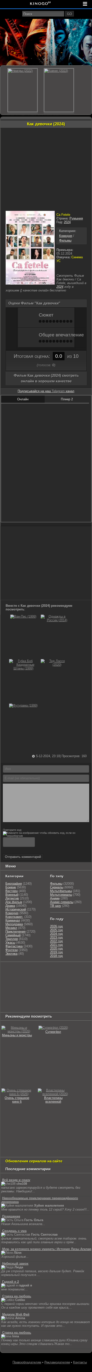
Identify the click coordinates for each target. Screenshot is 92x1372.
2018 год (56, 956)
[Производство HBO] (69, 989)
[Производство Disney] (37, 995)
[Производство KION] (40, 970)
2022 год (56, 941)
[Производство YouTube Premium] (30, 976)
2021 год (56, 945)
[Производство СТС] (24, 970)
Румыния (76, 218)
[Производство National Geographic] (13, 982)
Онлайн (22, 399)
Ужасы (10, 942)
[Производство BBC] (37, 982)
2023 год (56, 937)
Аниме (55, 898)
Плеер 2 (67, 399)
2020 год (56, 948)
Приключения (15, 931)
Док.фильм (13, 902)
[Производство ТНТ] (8, 976)
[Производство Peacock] (13, 1007)
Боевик (10, 887)
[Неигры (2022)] (22, 90)
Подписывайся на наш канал (46, 391)
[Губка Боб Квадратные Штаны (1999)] (23, 668)
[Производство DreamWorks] (41, 989)
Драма (10, 906)
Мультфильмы (61, 891)
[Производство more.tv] (13, 1001)
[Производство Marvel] (69, 995)
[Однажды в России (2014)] (55, 620)
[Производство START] (60, 1001)
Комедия (65, 236)
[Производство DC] (53, 995)
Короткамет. (14, 917)
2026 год (56, 926)
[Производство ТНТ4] (58, 970)
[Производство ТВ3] (86, 970)
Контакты (80, 1362)
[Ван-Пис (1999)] (23, 616)
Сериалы (56, 887)
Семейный (13, 935)
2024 (67, 222)
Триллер (11, 939)
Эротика (11, 953)
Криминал (12, 920)
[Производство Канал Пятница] (80, 1007)
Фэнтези (11, 950)
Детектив (12, 898)
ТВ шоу (55, 906)
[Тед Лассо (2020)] (55, 664)
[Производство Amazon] (72, 982)
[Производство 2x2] (75, 970)
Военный (11, 894)
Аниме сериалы (61, 902)
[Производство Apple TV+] (10, 989)
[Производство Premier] (39, 1001)
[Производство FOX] (55, 982)
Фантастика (14, 946)
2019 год (56, 952)
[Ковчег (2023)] (59, 90)
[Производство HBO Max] (36, 1007)
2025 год (56, 930)
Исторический (15, 909)
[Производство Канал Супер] (58, 1007)
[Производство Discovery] (56, 976)
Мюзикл (11, 928)
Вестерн (11, 891)
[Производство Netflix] (13, 995)
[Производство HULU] (8, 970)
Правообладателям (27, 1362)
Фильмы (65, 240)
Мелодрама (14, 924)
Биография (13, 883)
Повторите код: (12, 829)
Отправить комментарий (23, 857)
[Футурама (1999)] (23, 705)
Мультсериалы (61, 894)
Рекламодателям (57, 1362)
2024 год (56, 934)
